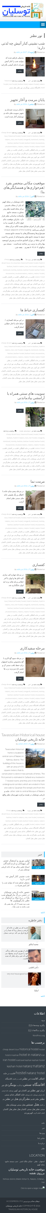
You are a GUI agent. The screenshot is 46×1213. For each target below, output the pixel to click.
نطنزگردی (16, 164)
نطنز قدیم (24, 164)
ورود (43, 1020)
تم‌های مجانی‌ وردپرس (31, 1201)
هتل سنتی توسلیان (21, 167)
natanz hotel (40, 146)
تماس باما (41, 1138)
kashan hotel (23, 84)
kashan (10, 143)
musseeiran (39, 143)
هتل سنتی (12, 87)
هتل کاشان (29, 171)
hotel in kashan (32, 136)
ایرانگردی (24, 153)
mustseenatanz (11, 146)
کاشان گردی (35, 291)
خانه (43, 1123)
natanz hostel (33, 84)
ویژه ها (28, 259)
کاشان (9, 160)
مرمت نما (38, 481)
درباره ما (41, 1143)
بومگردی (26, 87)
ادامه (43, 912)
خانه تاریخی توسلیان (38, 287)
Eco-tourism (15, 263)
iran (12, 139)
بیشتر (20, 71)
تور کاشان (36, 284)
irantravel (34, 139)
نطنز (30, 164)
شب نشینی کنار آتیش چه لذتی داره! (23, 45)
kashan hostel (19, 143)
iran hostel (13, 84)
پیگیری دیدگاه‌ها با (36, 1030)
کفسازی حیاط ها (32, 310)
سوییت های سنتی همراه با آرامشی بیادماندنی (26, 395)
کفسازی (38, 564)
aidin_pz (19, 52)
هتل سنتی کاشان (8, 167)
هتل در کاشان (8, 164)
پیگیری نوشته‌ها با (37, 1025)
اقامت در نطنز (12, 150)
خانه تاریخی (16, 157)
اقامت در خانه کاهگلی (37, 150)
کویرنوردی (36, 164)
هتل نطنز (22, 171)
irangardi (27, 139)
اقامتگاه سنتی (35, 87)
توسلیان (23, 157)
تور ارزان (10, 153)
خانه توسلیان (33, 160)
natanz (20, 146)
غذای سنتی (16, 160)
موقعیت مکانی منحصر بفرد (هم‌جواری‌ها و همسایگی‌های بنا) (24, 187)
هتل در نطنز (40, 167)
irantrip (41, 139)
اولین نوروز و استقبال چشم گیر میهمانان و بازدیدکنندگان (16, 862)
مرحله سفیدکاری (32, 648)
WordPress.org (39, 1035)
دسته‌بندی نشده (25, 431)
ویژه (29, 810)
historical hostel (14, 136)
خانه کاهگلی (24, 160)
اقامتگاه (42, 153)
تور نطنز (20, 87)
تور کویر (36, 157)
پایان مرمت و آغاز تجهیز (27, 99)
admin (20, 744)
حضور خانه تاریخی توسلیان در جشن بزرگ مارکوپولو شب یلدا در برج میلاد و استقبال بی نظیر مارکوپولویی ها (15, 896)
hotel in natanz (18, 266)
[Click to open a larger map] (33, 1188)
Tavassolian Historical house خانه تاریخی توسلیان (23, 737)
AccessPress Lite (14, 1201)
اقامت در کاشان (23, 150)
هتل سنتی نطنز (39, 171)
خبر (29, 80)
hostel (23, 136)
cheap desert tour (13, 434)
